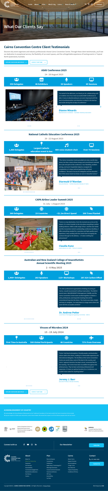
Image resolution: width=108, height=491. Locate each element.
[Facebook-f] (24, 444)
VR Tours (49, 474)
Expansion (28, 463)
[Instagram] (31, 444)
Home (30, 4)
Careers (27, 476)
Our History (28, 474)
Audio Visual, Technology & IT (54, 465)
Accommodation (72, 463)
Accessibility (50, 476)
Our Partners (28, 465)
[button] (7, 107)
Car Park (49, 478)
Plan (43, 4)
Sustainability (28, 467)
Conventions (50, 461)
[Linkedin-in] (35, 444)
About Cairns (71, 459)
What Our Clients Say (30, 461)
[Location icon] (88, 4)
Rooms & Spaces (51, 459)
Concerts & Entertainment (53, 469)
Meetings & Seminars (52, 467)
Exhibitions (49, 463)
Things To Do (71, 465)
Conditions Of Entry (73, 472)
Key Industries (71, 467)
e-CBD (102, 486)
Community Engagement (31, 469)
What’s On (51, 4)
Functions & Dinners (52, 472)
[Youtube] (28, 444)
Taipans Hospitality (73, 469)
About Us (27, 459)
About (37, 4)
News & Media (70, 4)
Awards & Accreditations (31, 472)
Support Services (72, 461)
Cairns (60, 4)
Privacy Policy (46, 486)
